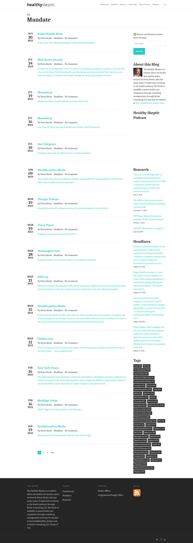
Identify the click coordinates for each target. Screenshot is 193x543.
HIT (161, 421)
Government (140, 405)
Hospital (150, 425)
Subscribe (139, 51)
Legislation (159, 429)
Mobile (156, 444)
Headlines (58, 38)
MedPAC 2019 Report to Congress (148, 228)
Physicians (155, 452)
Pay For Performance (142, 448)
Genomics (152, 401)
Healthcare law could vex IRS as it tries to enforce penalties (64, 153)
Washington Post (49, 251)
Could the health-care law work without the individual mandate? (67, 260)
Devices (151, 385)
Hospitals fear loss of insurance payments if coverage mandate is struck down (73, 208)
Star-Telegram (47, 144)
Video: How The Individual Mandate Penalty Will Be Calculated (66, 43)
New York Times (48, 368)
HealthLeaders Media (52, 170)
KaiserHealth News (50, 34)
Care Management (142, 370)
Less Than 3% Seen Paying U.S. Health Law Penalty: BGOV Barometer (69, 127)
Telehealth (156, 460)
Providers (139, 456)
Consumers (139, 385)
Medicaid (155, 436)
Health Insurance (141, 417)
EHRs (137, 393)
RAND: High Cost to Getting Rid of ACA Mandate (59, 409)
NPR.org (43, 277)
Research (66, 500)
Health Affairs (104, 491)
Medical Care (140, 440)
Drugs (157, 389)
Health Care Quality (142, 409)
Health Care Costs (156, 405)
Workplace (139, 472)
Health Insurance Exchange (145, 421)
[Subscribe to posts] (137, 497)
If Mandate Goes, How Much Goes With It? (57, 234)
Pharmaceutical (141, 452)
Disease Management (142, 389)
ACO (147, 366)
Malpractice (149, 433)
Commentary (68, 491)
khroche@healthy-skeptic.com (150, 103)
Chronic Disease (141, 374)
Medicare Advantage (142, 444)
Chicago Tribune (48, 199)
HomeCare (139, 425)
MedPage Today (48, 400)
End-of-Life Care (141, 397)
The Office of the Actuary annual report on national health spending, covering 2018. (149, 203)
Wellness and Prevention (143, 468)
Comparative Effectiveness (144, 378)
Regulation (151, 456)
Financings (140, 401)
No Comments (71, 38)
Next (52, 452)
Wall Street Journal (50, 60)
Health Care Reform (142, 413)
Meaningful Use (141, 436)
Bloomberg (45, 92)
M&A (138, 433)
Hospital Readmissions (143, 429)
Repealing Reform (141, 460)
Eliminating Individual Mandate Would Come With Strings (64, 435)
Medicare (153, 440)
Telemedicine (140, 464)
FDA (153, 397)
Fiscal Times (46, 225)
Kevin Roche (46, 38)
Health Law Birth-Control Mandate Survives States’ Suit (63, 101)
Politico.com (45, 338)
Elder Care (149, 393)
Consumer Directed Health (144, 382)
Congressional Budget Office (110, 495)
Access (137, 366)
